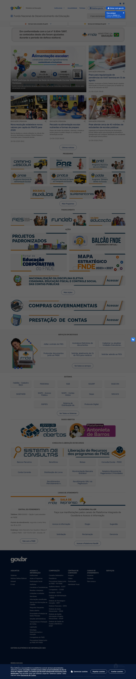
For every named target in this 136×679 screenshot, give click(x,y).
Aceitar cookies (117, 671)
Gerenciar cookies (81, 671)
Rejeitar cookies (99, 671)
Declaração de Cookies (28, 675)
